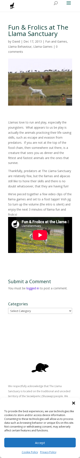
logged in (32, 288)
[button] (73, 403)
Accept (40, 443)
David (16, 41)
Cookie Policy (30, 452)
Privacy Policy (48, 452)
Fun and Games (56, 41)
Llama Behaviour (20, 47)
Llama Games (42, 47)
